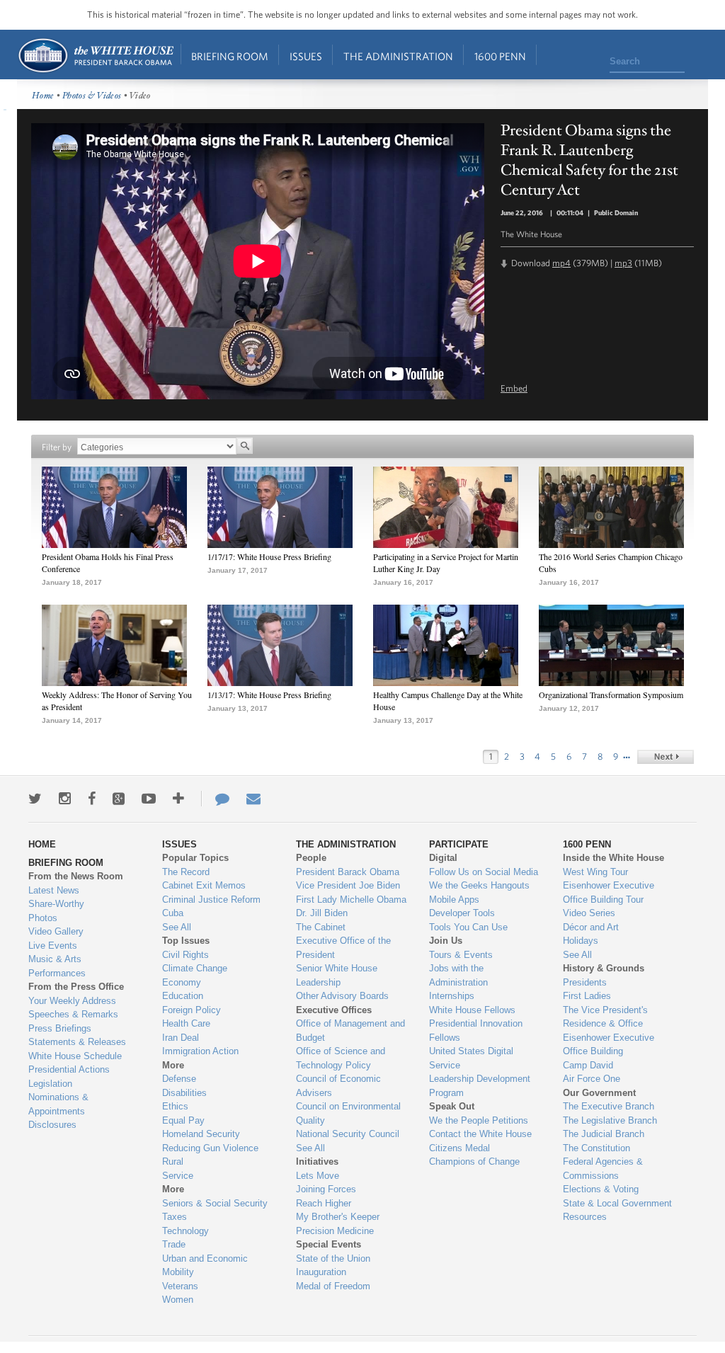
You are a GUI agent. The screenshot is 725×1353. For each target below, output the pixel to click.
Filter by (57, 447)
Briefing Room (229, 56)
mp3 (623, 263)
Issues (306, 56)
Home (95, 55)
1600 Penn (500, 56)
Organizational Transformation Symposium (611, 694)
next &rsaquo (665, 757)
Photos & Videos (92, 96)
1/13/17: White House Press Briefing (269, 694)
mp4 (561, 263)
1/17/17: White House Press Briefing (269, 556)
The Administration (398, 56)
